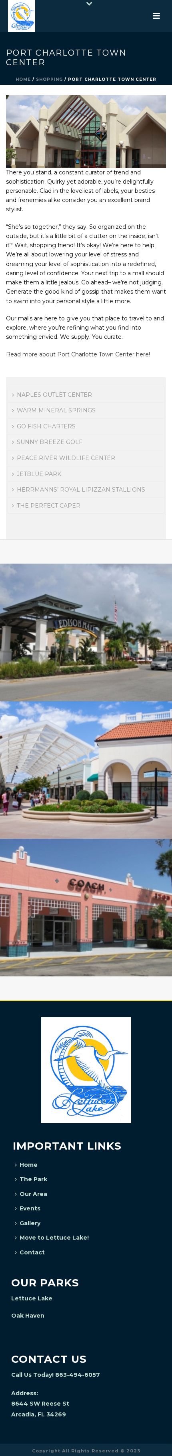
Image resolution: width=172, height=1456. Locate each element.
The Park (33, 1179)
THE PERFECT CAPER (48, 505)
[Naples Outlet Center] (86, 872)
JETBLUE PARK (39, 474)
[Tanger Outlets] (86, 735)
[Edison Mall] (86, 597)
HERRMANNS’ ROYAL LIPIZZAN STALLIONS (81, 489)
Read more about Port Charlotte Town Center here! (78, 354)
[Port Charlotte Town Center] (86, 131)
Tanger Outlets (86, 817)
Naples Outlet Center (86, 955)
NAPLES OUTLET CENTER (54, 394)
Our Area (33, 1194)
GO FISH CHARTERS (46, 426)
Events (30, 1208)
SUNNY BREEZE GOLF (49, 442)
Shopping (49, 79)
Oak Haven (27, 1315)
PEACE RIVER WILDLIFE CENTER (66, 458)
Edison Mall (86, 680)
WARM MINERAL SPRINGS (56, 410)
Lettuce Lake (31, 1298)
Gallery (30, 1223)
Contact (32, 1252)
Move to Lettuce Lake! (54, 1237)
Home (23, 79)
